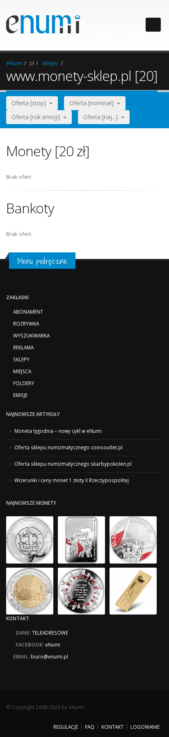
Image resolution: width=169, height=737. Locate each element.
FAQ (89, 726)
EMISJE (20, 395)
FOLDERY (23, 383)
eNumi (14, 63)
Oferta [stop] (30, 103)
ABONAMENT (28, 311)
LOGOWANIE (145, 726)
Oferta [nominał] (93, 103)
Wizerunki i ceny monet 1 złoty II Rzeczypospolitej (71, 480)
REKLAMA (23, 347)
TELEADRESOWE (50, 632)
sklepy (49, 63)
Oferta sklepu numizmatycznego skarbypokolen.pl (73, 463)
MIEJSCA (22, 371)
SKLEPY (21, 359)
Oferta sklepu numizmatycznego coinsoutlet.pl (68, 447)
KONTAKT (112, 726)
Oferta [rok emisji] (37, 117)
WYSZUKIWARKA (31, 335)
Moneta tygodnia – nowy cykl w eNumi (58, 430)
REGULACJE (65, 726)
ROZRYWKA (26, 323)
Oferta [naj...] (102, 117)
